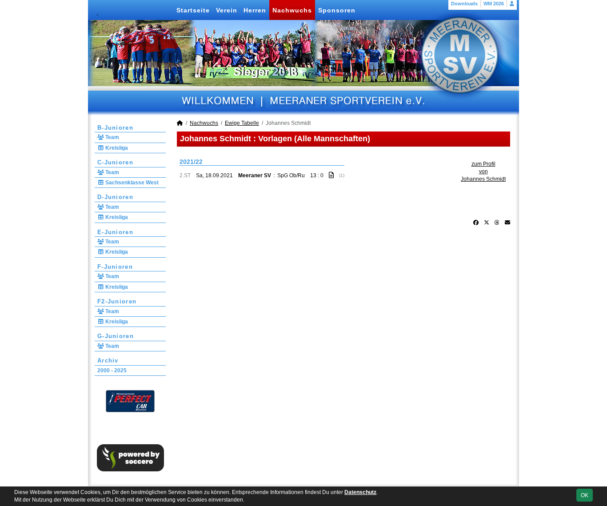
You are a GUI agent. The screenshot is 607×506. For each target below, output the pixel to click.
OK (584, 495)
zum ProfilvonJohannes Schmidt (483, 171)
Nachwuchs (292, 10)
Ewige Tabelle (242, 123)
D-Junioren (115, 197)
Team (111, 137)
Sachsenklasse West (131, 182)
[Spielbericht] (331, 175)
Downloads (464, 3)
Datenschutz (360, 492)
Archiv (108, 360)
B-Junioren (115, 127)
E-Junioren (115, 232)
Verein (226, 10)
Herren (255, 10)
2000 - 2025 (112, 370)
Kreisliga (116, 148)
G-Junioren (115, 336)
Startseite (193, 10)
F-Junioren (115, 266)
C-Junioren (115, 162)
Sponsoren (336, 10)
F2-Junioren (116, 301)
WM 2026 (493, 3)
